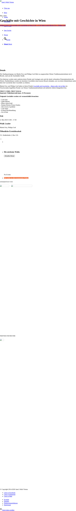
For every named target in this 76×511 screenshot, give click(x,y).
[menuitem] (40, 500)
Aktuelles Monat (9, 156)
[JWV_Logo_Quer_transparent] (7, 2)
